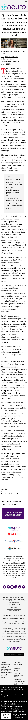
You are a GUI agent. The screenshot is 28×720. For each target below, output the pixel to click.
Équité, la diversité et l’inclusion (18, 633)
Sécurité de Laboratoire (19, 681)
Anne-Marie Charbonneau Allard (11, 494)
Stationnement (17, 609)
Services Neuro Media (19, 672)
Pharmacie (4, 492)
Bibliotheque (17, 668)
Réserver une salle (18, 664)
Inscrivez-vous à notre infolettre (14, 654)
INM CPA (16, 684)
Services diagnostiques (6, 672)
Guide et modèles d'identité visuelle (20, 666)
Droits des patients (5, 670)
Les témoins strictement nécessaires (15, 701)
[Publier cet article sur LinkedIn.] (3, 64)
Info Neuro (3, 667)
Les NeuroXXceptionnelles (10, 61)
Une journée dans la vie (9, 57)
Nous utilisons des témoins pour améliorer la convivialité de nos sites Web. (12, 689)
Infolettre (3, 677)
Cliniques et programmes (6, 666)
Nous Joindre (14, 607)
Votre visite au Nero (5, 664)
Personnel (17, 662)
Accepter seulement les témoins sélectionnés (19, 715)
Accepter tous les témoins (6, 715)
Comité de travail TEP (19, 683)
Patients (3, 662)
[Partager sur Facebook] (1, 64)
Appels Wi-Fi (17, 673)
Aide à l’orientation (14, 610)
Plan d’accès (10, 609)
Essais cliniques (4, 674)
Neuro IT (16, 670)
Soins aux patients (7, 59)
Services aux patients (6, 669)
